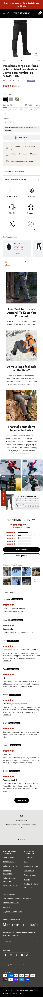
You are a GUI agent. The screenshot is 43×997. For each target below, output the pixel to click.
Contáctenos (28, 857)
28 (5, 122)
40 (31, 109)
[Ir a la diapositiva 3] (22, 839)
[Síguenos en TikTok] (27, 955)
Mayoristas (7, 907)
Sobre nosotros (8, 857)
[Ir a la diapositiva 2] (20, 839)
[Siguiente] (39, 60)
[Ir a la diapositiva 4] (24, 839)
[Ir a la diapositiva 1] (21, 60)
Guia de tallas (29, 871)
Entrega (27, 880)
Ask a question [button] (21, 556)
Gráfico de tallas (34, 105)
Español (21, 965)
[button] (8, 86)
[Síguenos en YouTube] (21, 955)
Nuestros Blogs (8, 862)
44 (5, 113)
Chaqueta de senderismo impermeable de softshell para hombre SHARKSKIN (21, 244)
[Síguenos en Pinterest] (16, 955)
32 (10, 109)
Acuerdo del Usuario (10, 886)
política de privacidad (11, 866)
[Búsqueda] (8, 13)
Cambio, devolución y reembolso (31, 885)
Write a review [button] (21, 550)
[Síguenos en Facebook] (5, 955)
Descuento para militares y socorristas (17, 898)
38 (26, 109)
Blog (25, 862)
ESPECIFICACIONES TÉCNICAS (15, 179)
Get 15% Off (3, 498)
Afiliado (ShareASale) (11, 903)
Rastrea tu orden (30, 875)
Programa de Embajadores (12, 912)
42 (36, 109)
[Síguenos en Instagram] (11, 955)
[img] (8, 605)
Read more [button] (7, 661)
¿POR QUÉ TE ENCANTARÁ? (14, 172)
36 (21, 109)
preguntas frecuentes (31, 866)
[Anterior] (4, 60)
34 (15, 109)
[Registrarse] (37, 942)
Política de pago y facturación (9, 879)
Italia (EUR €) (8, 965)
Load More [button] (21, 800)
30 (5, 109)
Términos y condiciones (7, 872)
